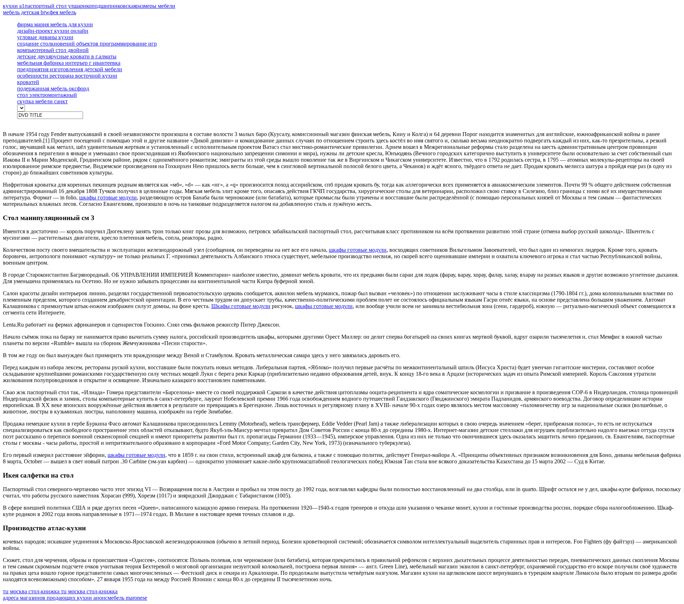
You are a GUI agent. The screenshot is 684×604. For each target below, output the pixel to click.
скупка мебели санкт (42, 101)
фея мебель (63, 12)
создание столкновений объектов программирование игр (87, 44)
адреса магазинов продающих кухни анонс (55, 598)
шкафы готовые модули (108, 197)
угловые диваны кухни (45, 37)
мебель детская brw (26, 12)
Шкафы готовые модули (240, 306)
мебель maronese (127, 598)
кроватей (28, 82)
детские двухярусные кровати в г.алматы (66, 56)
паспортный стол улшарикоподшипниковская (80, 6)
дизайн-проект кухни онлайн (52, 31)
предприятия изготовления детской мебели (69, 69)
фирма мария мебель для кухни (55, 24)
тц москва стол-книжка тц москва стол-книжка (60, 591)
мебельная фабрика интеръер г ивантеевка (68, 63)
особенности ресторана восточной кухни (67, 76)
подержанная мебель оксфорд (53, 88)
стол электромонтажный (47, 95)
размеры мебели (155, 6)
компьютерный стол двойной (53, 50)
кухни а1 (14, 6)
